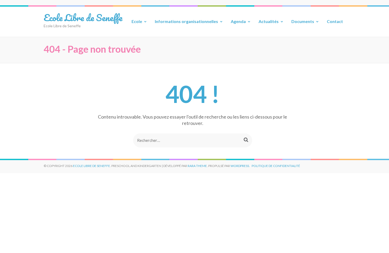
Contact (335, 21)
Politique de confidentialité (276, 166)
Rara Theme (197, 166)
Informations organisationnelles (186, 21)
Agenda (238, 21)
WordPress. (240, 166)
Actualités (269, 21)
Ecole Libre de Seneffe (83, 17)
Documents (302, 21)
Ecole (137, 21)
